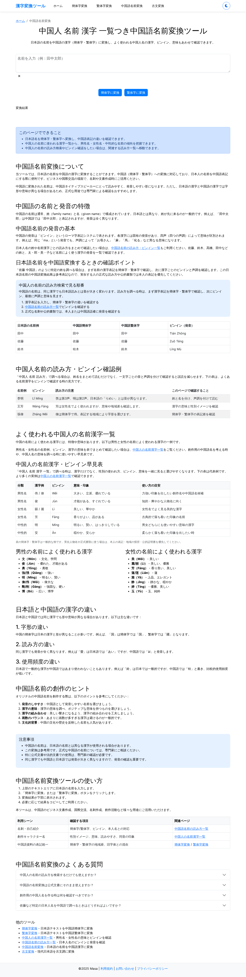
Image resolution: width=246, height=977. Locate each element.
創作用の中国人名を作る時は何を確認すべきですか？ (57, 895)
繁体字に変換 (136, 92)
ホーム (58, 6)
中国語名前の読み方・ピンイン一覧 (135, 248)
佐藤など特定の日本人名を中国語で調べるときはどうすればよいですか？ (70, 905)
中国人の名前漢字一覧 (148, 449)
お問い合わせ (125, 968)
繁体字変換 (104, 6)
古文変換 (158, 6)
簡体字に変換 (110, 92)
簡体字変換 (79, 6)
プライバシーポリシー (152, 968)
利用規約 (107, 968)
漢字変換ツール (31, 5)
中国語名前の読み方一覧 (42, 307)
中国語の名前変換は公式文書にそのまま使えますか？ (57, 885)
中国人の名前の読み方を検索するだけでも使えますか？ (58, 875)
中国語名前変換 (132, 6)
